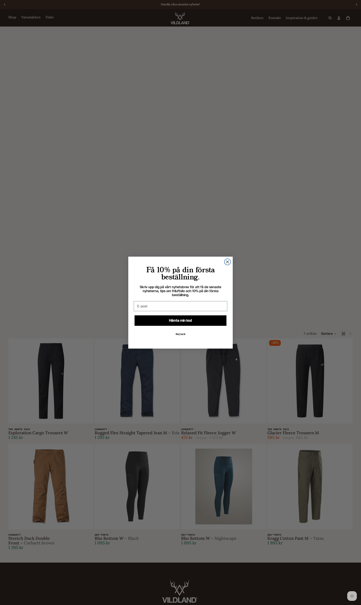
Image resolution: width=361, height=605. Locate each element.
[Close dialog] (227, 262)
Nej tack (181, 334)
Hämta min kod (180, 320)
